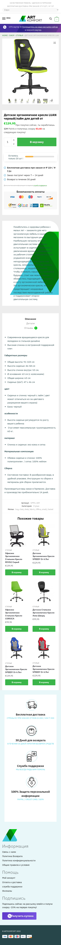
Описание (30, 318)
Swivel (50, 509)
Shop (11, 35)
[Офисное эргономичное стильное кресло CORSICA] (16, 591)
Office (38, 509)
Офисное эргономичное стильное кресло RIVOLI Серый (13, 557)
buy (16, 509)
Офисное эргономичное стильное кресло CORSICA (13, 614)
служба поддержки (40, 185)
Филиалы (7, 890)
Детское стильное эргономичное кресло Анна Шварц (43, 612)
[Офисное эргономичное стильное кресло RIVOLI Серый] (16, 535)
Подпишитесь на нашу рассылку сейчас (40, 27)
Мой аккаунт (8, 877)
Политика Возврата (12, 856)
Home (5, 35)
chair (21, 509)
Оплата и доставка (12, 882)
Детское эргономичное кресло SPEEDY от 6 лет (43, 556)
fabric (32, 509)
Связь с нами (9, 851)
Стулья (19, 35)
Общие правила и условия (15, 865)
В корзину (37, 142)
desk (27, 509)
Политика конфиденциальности (19, 860)
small (44, 509)
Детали (30, 323)
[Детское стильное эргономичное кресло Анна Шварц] (44, 591)
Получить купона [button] (22, 916)
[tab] (30, 319)
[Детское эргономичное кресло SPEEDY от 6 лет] (44, 535)
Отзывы (30, 327)
